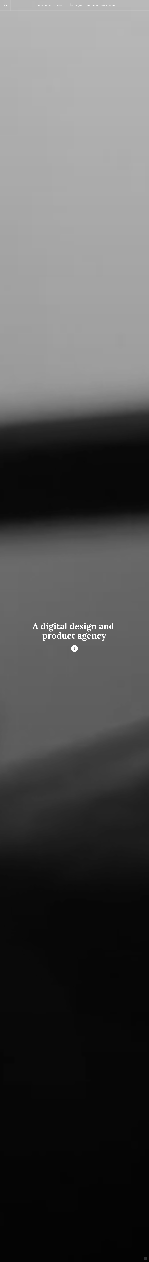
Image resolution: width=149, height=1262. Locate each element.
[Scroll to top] (145, 1259)
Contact (112, 5)
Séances (40, 5)
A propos (104, 5)
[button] (4, 5)
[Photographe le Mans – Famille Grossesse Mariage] (74, 5)
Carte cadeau (57, 5)
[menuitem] (4, 5)
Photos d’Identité (92, 5)
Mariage (48, 5)
